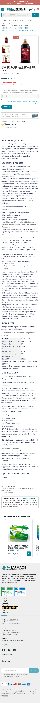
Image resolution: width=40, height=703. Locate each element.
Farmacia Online (28, 498)
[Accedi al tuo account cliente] (35, 9)
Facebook (3, 650)
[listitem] (19, 538)
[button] (3, 538)
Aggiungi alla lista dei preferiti (14, 85)
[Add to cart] (29, 553)
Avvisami (6, 107)
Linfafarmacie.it (13, 690)
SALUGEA (18, 74)
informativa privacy (13, 677)
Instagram (9, 650)
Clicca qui (21, 121)
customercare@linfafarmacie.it (12, 640)
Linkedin (14, 650)
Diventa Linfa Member (20, 1)
